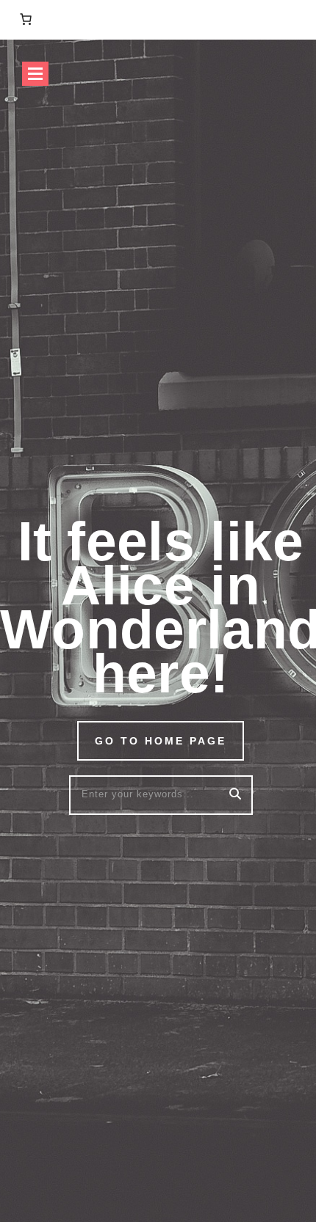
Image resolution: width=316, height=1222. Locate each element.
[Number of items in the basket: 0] (25, 19)
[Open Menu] (35, 74)
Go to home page (160, 741)
